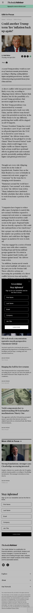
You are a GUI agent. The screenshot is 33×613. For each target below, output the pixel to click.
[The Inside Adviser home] (16, 284)
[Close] (29, 281)
